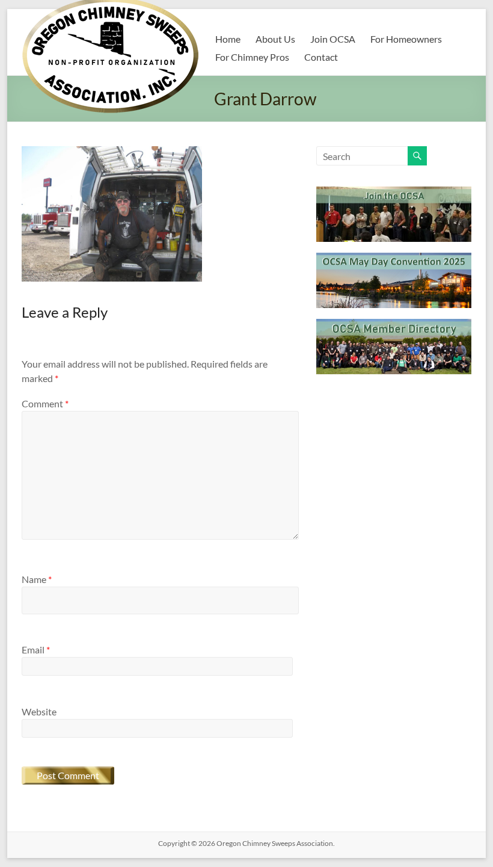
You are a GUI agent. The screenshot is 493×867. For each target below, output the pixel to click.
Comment (45, 403)
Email (36, 649)
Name (37, 579)
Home (227, 39)
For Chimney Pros (252, 57)
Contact (321, 57)
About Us (275, 39)
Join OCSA (332, 39)
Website (39, 711)
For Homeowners (406, 39)
